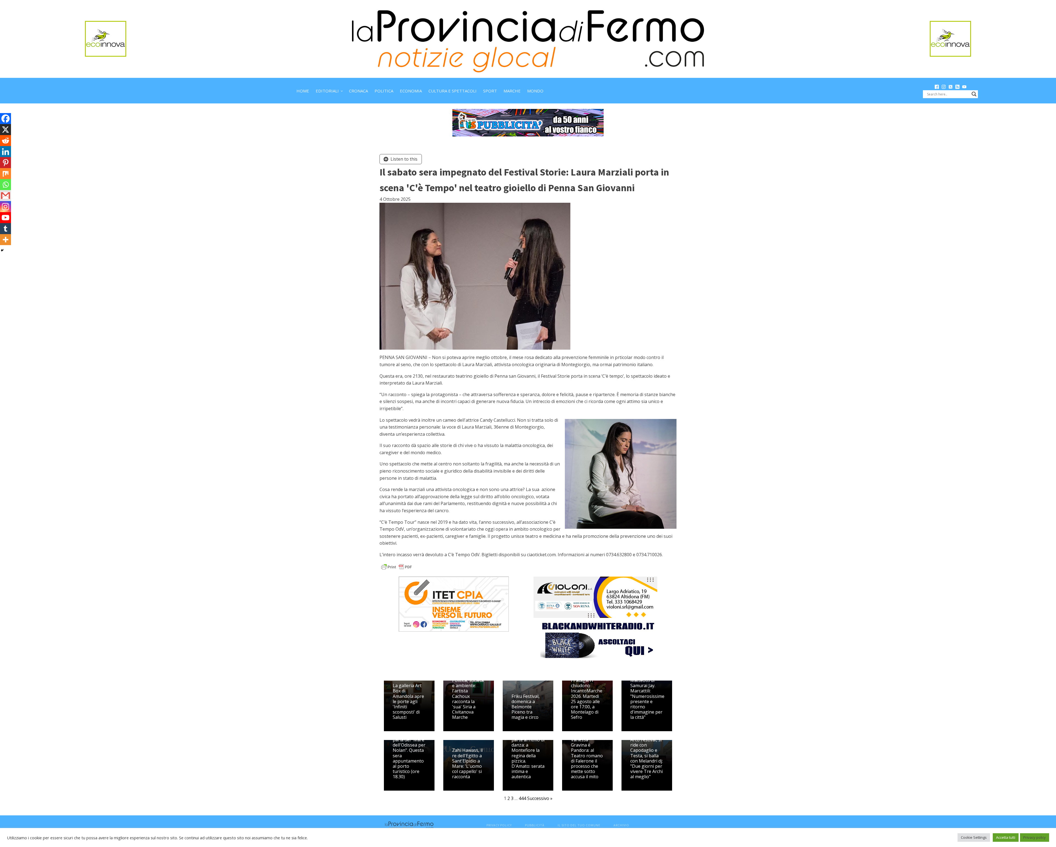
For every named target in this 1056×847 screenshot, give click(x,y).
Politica (384, 91)
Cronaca (358, 91)
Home (302, 91)
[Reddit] (5, 140)
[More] (5, 239)
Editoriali (327, 91)
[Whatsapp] (5, 184)
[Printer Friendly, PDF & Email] (397, 566)
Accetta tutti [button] (1005, 837)
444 (522, 798)
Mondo (535, 91)
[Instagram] (5, 206)
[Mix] (5, 173)
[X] (5, 129)
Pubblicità (534, 825)
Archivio (621, 825)
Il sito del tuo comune (579, 825)
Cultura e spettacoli (452, 91)
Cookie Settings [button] (974, 837)
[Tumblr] (5, 228)
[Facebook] (5, 118)
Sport (490, 91)
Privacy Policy (499, 825)
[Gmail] (5, 195)
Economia (411, 91)
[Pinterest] (5, 162)
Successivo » (539, 798)
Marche (512, 91)
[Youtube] (5, 217)
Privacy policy (1034, 837)
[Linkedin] (5, 151)
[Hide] (2, 250)
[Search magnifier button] (974, 94)
